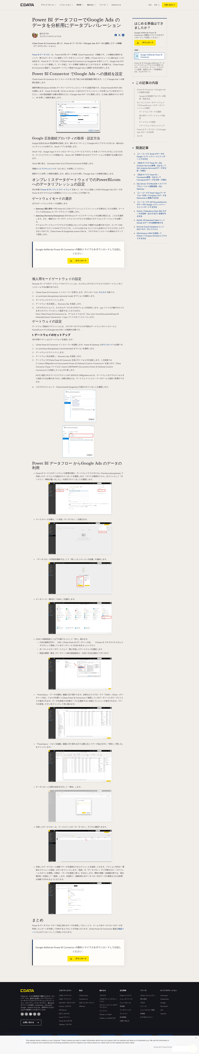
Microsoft (164, 1006)
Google (163, 1003)
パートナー (104, 1011)
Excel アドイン (64, 1017)
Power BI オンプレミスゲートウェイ (56, 189)
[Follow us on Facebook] (116, 35)
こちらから (101, 292)
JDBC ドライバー (65, 999)
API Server (63, 1010)
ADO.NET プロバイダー (67, 1003)
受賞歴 (122, 1006)
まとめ (139, 136)
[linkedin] (22, 1014)
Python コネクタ (65, 1006)
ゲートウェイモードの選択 (150, 112)
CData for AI (116, 5)
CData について (126, 995)
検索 (155, 5)
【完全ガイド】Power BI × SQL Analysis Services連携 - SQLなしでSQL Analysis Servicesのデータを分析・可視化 (151, 167)
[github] (34, 1014)
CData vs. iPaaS (105, 1014)
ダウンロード (107, 345)
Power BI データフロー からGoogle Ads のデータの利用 (151, 130)
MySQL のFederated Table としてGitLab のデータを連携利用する (151, 221)
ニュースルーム (125, 1003)
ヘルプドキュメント (46, 169)
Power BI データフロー (41, 54)
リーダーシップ (125, 1010)
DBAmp (82, 1006)
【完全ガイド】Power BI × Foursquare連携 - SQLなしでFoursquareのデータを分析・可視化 (152, 177)
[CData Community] (38, 1014)
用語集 (142, 1014)
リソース (143, 1006)
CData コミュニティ (147, 995)
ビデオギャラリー (146, 1017)
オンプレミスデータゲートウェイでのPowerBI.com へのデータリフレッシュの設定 (151, 105)
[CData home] (29, 5)
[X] (26, 1014)
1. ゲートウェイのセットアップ (151, 126)
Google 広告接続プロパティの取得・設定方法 (152, 97)
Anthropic (164, 995)
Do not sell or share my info (163, 1047)
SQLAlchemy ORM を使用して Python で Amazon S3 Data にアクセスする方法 (152, 236)
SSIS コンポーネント (86, 1003)
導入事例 (143, 999)
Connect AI (83, 999)
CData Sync (83, 995)
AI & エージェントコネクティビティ (108, 1006)
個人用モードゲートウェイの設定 (152, 117)
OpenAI (163, 1014)
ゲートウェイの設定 (147, 122)
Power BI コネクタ (65, 1021)
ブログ (142, 1003)
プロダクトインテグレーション (108, 1000)
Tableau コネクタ (65, 1024)
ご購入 (150, 5)
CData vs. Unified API (107, 1018)
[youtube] (30, 1014)
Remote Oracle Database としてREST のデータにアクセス (150, 228)
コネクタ (103, 995)
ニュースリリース (126, 999)
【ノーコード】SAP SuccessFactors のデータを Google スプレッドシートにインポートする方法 (152, 204)
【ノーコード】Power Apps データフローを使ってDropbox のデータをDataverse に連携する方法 (151, 195)
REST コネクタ (64, 1014)
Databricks (164, 999)
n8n (161, 1010)
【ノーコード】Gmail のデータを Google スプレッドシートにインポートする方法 (151, 156)
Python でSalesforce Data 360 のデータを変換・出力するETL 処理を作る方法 (151, 214)
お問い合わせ (168, 5)
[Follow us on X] (119, 35)
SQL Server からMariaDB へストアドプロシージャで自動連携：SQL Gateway (152, 186)
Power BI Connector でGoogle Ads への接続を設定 (151, 91)
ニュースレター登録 (147, 1010)
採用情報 (123, 1017)
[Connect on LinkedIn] (123, 35)
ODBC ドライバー (65, 995)
